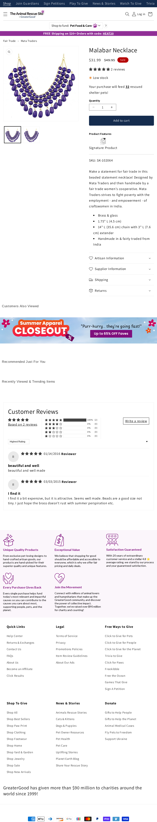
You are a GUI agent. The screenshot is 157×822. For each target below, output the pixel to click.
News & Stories (104, 4)
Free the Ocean (115, 675)
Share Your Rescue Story (72, 765)
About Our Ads (65, 662)
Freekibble (112, 669)
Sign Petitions (54, 4)
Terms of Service (67, 636)
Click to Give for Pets (119, 636)
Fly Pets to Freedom (118, 732)
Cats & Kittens (65, 719)
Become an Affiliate (20, 669)
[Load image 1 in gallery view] (12, 134)
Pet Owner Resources (70, 732)
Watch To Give (131, 4)
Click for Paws (114, 662)
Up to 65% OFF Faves (111, 333)
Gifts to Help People (118, 712)
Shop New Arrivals (19, 772)
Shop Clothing (16, 732)
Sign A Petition (115, 689)
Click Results (15, 675)
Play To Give (79, 4)
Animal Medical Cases (119, 725)
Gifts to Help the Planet (120, 719)
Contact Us (14, 649)
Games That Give (116, 682)
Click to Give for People (120, 642)
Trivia (150, 4)
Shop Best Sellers (18, 719)
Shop (7, 4)
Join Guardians (27, 4)
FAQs (10, 656)
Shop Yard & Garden (20, 752)
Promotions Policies (69, 649)
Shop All (12, 712)
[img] (32, 453)
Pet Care (61, 745)
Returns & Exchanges (20, 642)
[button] (5, 14)
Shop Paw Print (17, 725)
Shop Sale (13, 765)
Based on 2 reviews (22, 424)
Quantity (94, 100)
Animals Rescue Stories (71, 712)
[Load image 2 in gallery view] (31, 134)
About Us (12, 662)
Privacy (61, 642)
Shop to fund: (72, 25)
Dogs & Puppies (66, 725)
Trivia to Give (113, 656)
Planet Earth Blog (67, 759)
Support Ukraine (116, 739)
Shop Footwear (17, 739)
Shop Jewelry (16, 759)
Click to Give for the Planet (123, 649)
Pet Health (63, 739)
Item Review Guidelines (72, 656)
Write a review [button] (136, 421)
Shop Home (14, 745)
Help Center (15, 636)
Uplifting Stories (67, 752)
